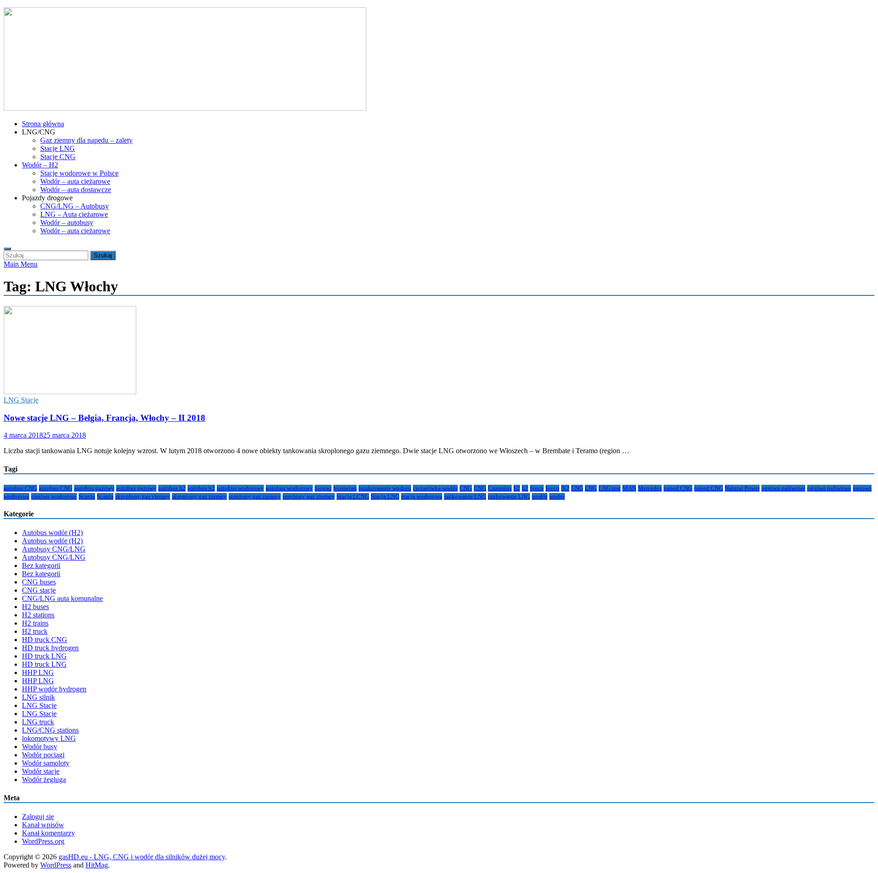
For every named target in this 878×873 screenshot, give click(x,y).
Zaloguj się (38, 816)
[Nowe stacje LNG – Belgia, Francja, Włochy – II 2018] (439, 351)
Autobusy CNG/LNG (54, 549)
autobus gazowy (94, 488)
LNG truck (38, 722)
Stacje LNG (57, 148)
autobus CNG (20, 488)
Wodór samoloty (46, 763)
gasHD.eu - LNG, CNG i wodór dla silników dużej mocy (142, 857)
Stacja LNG (385, 496)
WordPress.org (43, 841)
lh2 (565, 488)
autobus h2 (172, 488)
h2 (517, 488)
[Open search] (7, 248)
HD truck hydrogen (50, 648)
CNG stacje (39, 590)
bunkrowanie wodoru (385, 488)
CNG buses (39, 582)
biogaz (323, 488)
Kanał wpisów (43, 825)
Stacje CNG (57, 157)
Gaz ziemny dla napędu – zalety (86, 140)
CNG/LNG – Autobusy (74, 206)
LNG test (610, 488)
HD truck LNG (44, 656)
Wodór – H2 (40, 165)
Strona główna (43, 124)
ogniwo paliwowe (783, 488)
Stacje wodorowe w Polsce (79, 173)
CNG (466, 488)
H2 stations (38, 615)
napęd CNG (678, 488)
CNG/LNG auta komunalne (62, 598)
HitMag (97, 865)
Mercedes (650, 488)
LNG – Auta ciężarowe (74, 214)
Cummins (500, 488)
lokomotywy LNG (49, 738)
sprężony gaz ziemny (255, 496)
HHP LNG (38, 672)
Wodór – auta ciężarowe (75, 181)
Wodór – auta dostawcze (75, 189)
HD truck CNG (44, 639)
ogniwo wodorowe (54, 496)
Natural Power (742, 488)
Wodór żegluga (44, 779)
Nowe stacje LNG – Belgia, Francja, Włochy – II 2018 (104, 418)
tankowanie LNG (465, 496)
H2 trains (35, 623)
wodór (539, 496)
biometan (345, 488)
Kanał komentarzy (48, 833)
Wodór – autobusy (66, 222)
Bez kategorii (41, 565)
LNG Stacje (21, 400)
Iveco (537, 488)
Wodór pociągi (43, 755)
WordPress (55, 865)
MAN (629, 488)
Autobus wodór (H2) (52, 532)
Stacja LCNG (353, 496)
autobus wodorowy (240, 488)
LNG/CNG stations (50, 730)
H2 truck (35, 631)
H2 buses (35, 607)
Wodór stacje (40, 771)
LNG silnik (38, 697)
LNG (577, 488)
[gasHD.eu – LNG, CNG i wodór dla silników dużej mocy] (185, 108)
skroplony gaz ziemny (142, 496)
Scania (87, 496)
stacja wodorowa (421, 496)
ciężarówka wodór (435, 488)
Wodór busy (39, 746)
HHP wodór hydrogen (54, 689)
